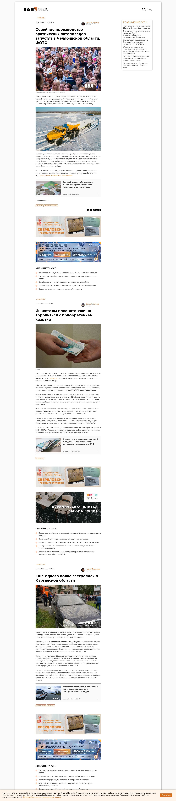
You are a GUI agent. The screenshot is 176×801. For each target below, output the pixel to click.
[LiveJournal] (99, 210)
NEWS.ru (53, 378)
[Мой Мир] (96, 210)
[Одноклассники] (91, 210)
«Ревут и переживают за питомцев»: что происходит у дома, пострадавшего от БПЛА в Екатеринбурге (136, 50)
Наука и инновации (51, 205)
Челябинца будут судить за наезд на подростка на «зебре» (64, 282)
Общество (39, 205)
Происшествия (41, 705)
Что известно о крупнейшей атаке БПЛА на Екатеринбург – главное (68, 273)
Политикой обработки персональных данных (42, 797)
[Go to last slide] (38, 129)
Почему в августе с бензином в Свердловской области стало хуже (67, 776)
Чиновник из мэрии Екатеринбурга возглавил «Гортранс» (63, 789)
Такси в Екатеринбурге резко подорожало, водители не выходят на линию (68, 278)
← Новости (40, 18)
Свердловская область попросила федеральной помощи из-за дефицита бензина (70, 534)
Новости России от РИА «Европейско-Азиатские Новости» (31, 9)
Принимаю (166, 795)
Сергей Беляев (92, 304)
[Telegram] (94, 210)
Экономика (39, 458)
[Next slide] (97, 129)
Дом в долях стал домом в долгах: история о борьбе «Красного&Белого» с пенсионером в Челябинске (137, 34)
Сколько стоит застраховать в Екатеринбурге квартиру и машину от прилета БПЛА (135, 42)
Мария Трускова (93, 569)
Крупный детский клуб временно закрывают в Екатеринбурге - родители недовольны (66, 785)
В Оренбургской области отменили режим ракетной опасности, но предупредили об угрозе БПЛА (67, 553)
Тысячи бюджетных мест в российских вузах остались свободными (67, 285)
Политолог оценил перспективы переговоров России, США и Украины (69, 542)
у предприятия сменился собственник (56, 175)
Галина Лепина (92, 23)
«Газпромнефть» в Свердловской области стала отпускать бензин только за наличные (67, 547)
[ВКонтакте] (88, 210)
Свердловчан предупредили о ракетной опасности (60, 289)
